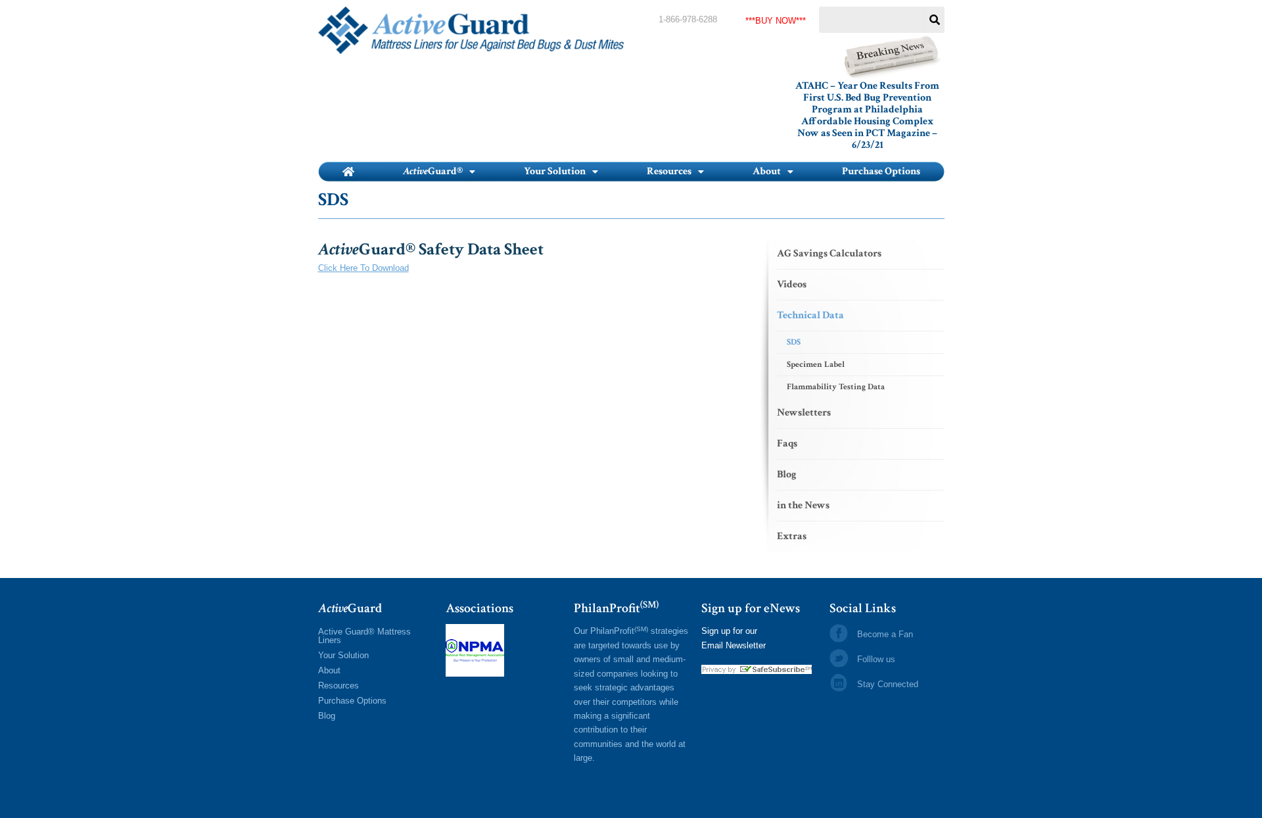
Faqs (787, 443)
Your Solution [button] (555, 171)
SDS (794, 342)
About (329, 670)
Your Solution (343, 655)
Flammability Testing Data (836, 387)
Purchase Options (881, 171)
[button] (439, 171)
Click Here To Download (363, 268)
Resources (338, 685)
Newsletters (804, 413)
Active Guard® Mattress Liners (364, 636)
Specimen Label (816, 364)
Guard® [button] (433, 171)
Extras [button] (791, 536)
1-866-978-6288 (688, 19)
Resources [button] (669, 171)
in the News (803, 505)
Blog (787, 474)
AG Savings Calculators (829, 253)
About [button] (767, 171)
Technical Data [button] (810, 315)
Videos (791, 284)
